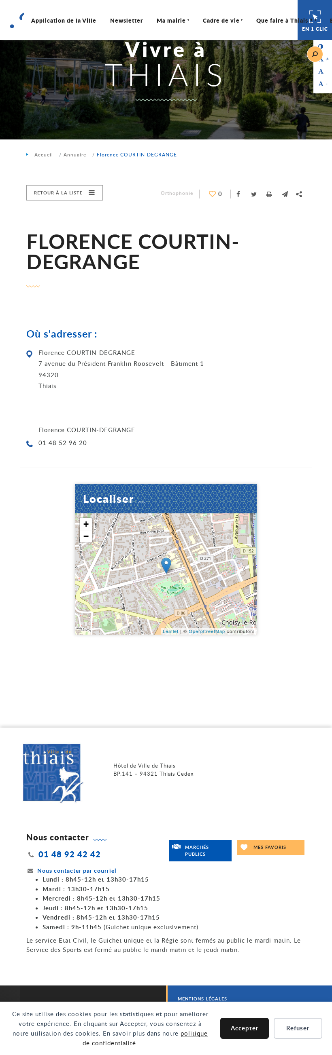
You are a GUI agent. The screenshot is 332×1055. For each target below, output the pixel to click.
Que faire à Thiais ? (284, 20)
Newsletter (126, 20)
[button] (284, 194)
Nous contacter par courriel (76, 870)
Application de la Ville (63, 20)
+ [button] (86, 524)
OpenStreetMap (207, 631)
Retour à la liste (58, 193)
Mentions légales (202, 999)
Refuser (298, 1028)
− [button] (86, 536)
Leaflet (171, 631)
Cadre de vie (221, 20)
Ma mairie (171, 20)
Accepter (245, 1028)
